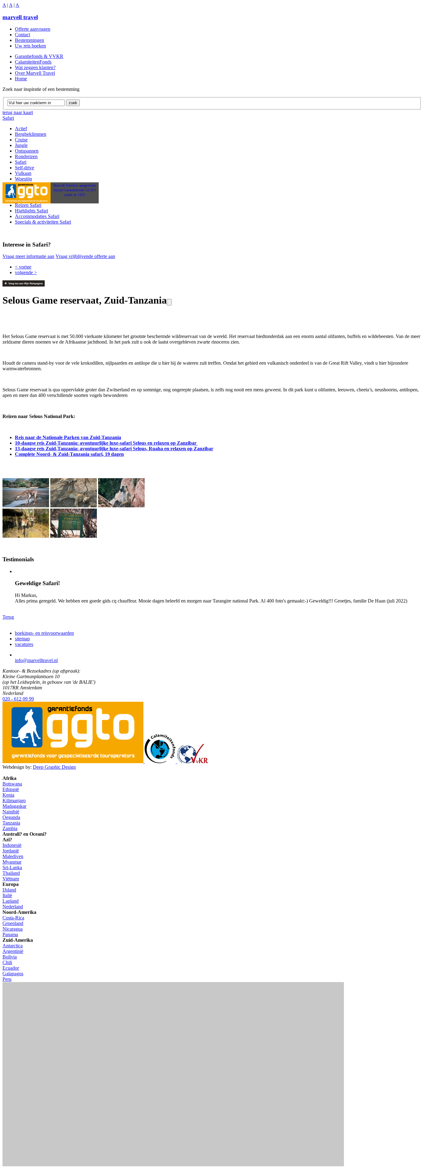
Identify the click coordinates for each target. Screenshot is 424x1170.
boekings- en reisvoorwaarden (44, 633)
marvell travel (20, 17)
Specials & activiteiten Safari (43, 222)
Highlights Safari (31, 210)
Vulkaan (23, 173)
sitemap (22, 638)
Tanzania (11, 822)
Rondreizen (26, 156)
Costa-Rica (13, 917)
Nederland (12, 906)
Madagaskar (14, 806)
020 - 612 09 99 (18, 698)
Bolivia (9, 956)
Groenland (12, 923)
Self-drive (24, 167)
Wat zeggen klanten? (35, 67)
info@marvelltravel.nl (36, 660)
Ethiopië (10, 789)
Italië (7, 895)
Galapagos (12, 973)
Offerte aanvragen (32, 29)
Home (21, 78)
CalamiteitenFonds (33, 62)
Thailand (11, 873)
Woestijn (23, 178)
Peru (6, 979)
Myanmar (11, 862)
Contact (22, 34)
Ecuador (10, 968)
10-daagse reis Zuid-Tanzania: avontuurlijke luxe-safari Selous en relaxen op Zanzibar (106, 443)
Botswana (12, 783)
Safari (8, 118)
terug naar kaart (17, 112)
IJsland (9, 889)
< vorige (23, 266)
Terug (8, 617)
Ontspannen (26, 150)
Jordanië (10, 850)
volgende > (26, 272)
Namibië (10, 811)
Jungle (21, 145)
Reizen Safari (28, 205)
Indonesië (11, 845)
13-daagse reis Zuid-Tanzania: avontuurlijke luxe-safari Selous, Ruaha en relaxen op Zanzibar (114, 448)
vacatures (24, 644)
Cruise (21, 139)
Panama (10, 934)
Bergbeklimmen (30, 134)
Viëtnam (10, 878)
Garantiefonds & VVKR (39, 56)
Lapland (10, 901)
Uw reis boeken (30, 45)
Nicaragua (12, 929)
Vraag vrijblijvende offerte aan (85, 256)
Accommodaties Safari (37, 216)
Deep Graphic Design (54, 767)
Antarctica (12, 945)
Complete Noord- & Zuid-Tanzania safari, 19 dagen (69, 454)
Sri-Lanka (12, 867)
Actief (21, 128)
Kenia (8, 795)
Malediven (12, 856)
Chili (7, 962)
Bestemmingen (29, 40)
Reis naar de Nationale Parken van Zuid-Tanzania (68, 437)
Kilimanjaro (14, 800)
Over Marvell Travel (35, 73)
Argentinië (12, 951)
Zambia (9, 828)
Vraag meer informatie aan (28, 256)
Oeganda (11, 817)
